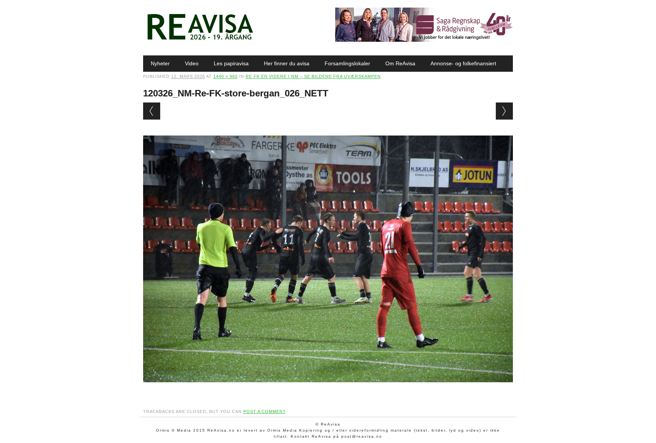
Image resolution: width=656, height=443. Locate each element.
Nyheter (160, 63)
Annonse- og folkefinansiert (463, 63)
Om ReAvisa (400, 63)
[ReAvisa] (200, 40)
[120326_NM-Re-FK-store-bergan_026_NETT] (328, 389)
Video (192, 63)
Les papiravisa (231, 63)
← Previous (151, 111)
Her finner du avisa (286, 63)
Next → (504, 111)
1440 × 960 (225, 76)
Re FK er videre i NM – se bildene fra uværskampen (313, 76)
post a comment (264, 411)
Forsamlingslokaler (347, 63)
